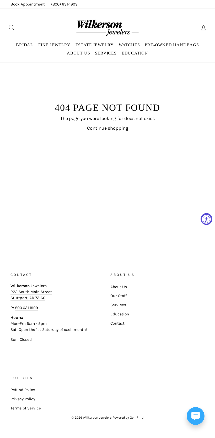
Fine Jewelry (54, 45)
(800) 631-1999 (64, 4)
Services (105, 53)
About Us (78, 53)
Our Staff (118, 295)
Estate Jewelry (95, 45)
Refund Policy (22, 389)
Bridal (24, 45)
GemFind (136, 417)
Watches (129, 45)
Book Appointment (27, 4)
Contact (117, 323)
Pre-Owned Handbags (172, 45)
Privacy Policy (22, 399)
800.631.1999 (26, 307)
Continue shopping (107, 128)
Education (135, 53)
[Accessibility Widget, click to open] (206, 219)
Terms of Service (25, 408)
